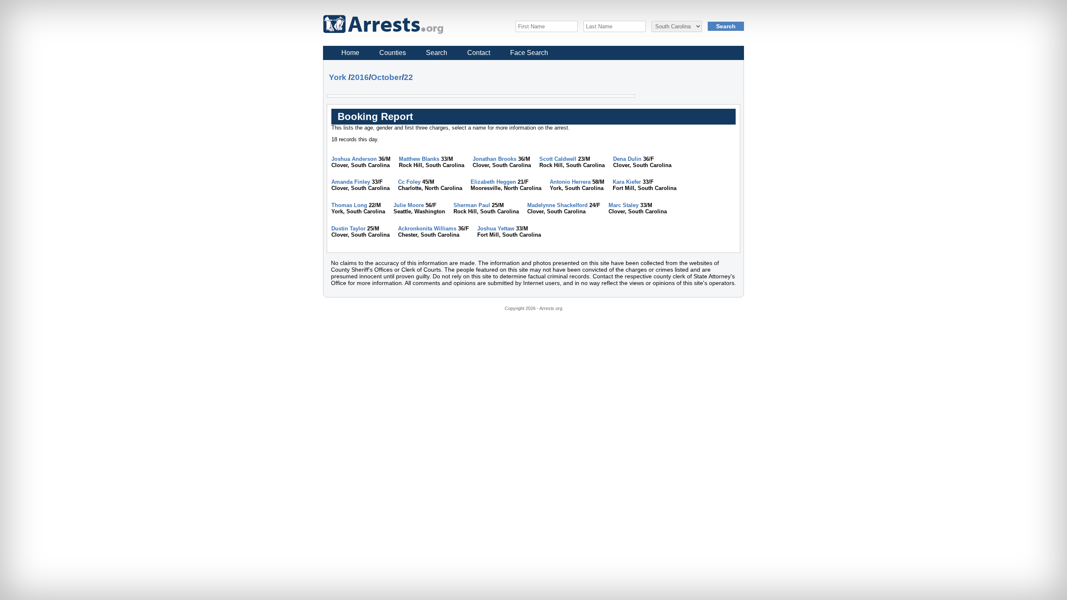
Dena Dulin (627, 159)
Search (436, 52)
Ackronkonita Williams (427, 228)
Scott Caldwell (557, 159)
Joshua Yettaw (495, 228)
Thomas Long (349, 205)
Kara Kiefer (627, 182)
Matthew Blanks (419, 159)
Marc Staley (624, 205)
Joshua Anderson (354, 159)
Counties (392, 52)
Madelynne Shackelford (557, 205)
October (386, 77)
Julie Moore (408, 205)
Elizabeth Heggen (493, 182)
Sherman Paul (471, 205)
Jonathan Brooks (494, 159)
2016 (360, 77)
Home (350, 52)
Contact (478, 52)
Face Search (529, 52)
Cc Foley (409, 182)
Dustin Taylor (348, 228)
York (337, 77)
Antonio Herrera (570, 182)
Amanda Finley (350, 182)
